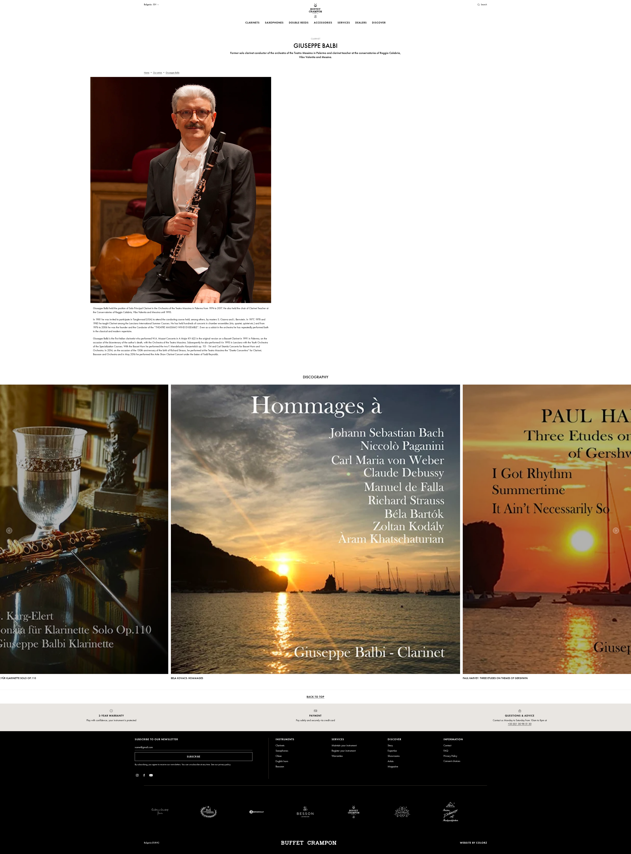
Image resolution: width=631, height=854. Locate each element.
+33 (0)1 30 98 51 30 (519, 723)
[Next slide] (616, 531)
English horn (282, 761)
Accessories (323, 22)
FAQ (446, 750)
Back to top (315, 696)
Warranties (337, 755)
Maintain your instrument (344, 745)
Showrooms (394, 755)
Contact (447, 745)
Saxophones (274, 22)
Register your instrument (344, 750)
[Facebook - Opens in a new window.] (144, 776)
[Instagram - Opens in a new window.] (137, 776)
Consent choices (452, 761)
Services (344, 22)
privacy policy (224, 764)
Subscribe (193, 756)
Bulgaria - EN (150, 4)
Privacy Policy (450, 755)
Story (390, 745)
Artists (391, 761)
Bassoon (280, 766)
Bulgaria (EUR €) (151, 842)
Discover (379, 22)
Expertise (392, 750)
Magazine (393, 766)
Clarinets (252, 22)
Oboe (279, 755)
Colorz (481, 842)
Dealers (361, 22)
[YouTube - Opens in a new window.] (151, 776)
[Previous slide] (9, 531)
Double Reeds (299, 22)
